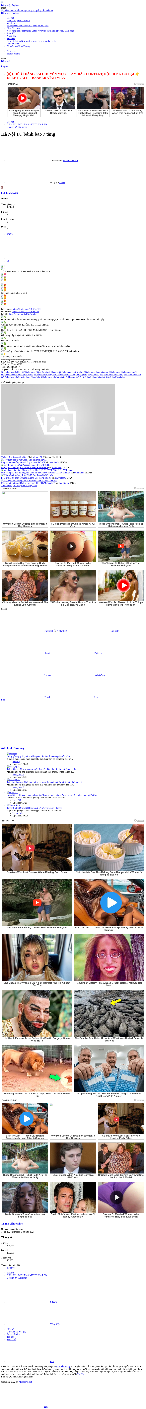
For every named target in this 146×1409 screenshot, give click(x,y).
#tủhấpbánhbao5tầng (31, 372)
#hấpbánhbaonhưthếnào (71, 377)
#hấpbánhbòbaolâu (132, 374)
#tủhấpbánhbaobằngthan (45, 374)
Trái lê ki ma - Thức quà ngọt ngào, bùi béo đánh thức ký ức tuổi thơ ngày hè (41, 769)
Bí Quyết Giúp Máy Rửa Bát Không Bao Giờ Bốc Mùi (26, 478)
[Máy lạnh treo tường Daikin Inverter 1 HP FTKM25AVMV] (29, 480)
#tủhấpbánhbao (8, 377)
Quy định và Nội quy (16, 1331)
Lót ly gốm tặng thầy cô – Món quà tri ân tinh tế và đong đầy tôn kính (38, 756)
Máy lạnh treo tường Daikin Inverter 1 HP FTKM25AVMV (28, 483)
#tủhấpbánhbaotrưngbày (72, 372)
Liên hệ (10, 1329)
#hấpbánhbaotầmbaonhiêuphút (123, 372)
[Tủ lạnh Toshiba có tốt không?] (58, 454)
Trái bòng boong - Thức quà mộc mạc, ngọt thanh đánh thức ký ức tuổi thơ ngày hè (44, 782)
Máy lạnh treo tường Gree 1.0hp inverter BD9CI (23, 462)
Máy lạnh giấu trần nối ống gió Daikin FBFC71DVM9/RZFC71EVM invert (35, 472)
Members (11, 38)
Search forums (23, 20)
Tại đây (80, 1374)
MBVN (53, 1302)
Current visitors (14, 41)
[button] (3, 8)
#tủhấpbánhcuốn (25, 374)
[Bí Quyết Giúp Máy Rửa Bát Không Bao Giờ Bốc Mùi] (27, 475)
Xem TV (11, 33)
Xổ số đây (11, 36)
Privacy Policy (13, 1334)
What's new (12, 23)
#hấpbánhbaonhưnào (50, 377)
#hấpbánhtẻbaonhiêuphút (94, 377)
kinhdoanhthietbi (70, 160)
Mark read (69, 31)
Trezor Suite (18, 813)
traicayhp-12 (18, 774)
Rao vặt (10, 18)
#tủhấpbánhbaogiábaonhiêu (28, 377)
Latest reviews (38, 31)
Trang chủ (11, 1339)
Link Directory (13, 28)
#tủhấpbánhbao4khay (115, 377)
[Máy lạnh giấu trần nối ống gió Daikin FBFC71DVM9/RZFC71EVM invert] (37, 470)
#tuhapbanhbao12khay (11, 372)
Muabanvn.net (25, 1382)
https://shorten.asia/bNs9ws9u (22, 314)
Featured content (14, 25)
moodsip (16, 761)
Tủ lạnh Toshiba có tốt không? (15, 457)
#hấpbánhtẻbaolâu (9, 374)
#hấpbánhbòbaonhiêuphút (111, 374)
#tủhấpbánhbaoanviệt (51, 372)
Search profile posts (46, 41)
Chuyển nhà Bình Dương (18, 46)
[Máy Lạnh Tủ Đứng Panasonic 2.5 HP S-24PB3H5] (25, 465)
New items (12, 31)
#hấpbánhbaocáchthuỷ (66, 374)
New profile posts (40, 25)
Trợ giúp (11, 1337)
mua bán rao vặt (63, 1366)
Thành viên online (12, 1223)
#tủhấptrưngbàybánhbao (88, 374)
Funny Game (13, 43)
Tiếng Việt (55, 1324)
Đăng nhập (6, 61)
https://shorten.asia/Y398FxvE (25, 311)
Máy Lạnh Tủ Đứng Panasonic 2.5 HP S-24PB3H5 (24, 467)
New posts (11, 20)
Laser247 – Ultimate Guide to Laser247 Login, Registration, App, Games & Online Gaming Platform (52, 795)
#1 (8, 261)
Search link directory (54, 31)
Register (5, 66)
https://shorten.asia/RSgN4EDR (27, 309)
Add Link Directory (12, 748)
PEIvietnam (60, 478)
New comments (24, 31)
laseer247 (17, 800)
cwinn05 (11, 1268)
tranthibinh (54, 462)
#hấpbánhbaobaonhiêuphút (96, 372)
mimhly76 (37, 457)
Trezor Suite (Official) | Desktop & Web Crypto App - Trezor (34, 808)
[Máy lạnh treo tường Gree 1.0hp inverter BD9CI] (24, 460)
